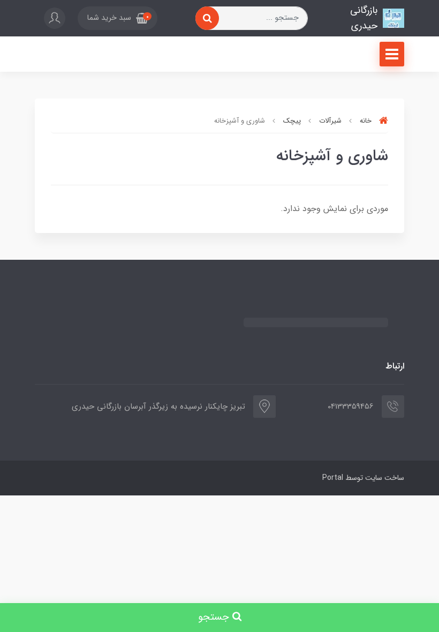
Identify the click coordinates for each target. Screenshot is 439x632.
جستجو (215, 617)
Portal (332, 478)
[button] (117, 18)
